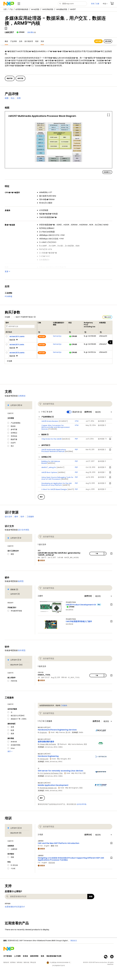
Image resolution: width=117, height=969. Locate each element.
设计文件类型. (23, 529)
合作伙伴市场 (81, 804)
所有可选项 (42, 336)
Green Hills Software (48, 744)
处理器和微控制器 (22, 9)
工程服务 (30, 516)
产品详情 (13, 41)
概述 (6, 41)
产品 (11, 9)
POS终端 (8, 296)
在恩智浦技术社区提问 (14, 906)
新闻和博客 (34, 956)
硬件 (16, 516)
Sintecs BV (44, 759)
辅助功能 (26, 962)
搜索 (90, 896)
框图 (6, 98)
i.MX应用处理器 (47, 9)
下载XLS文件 (107, 317)
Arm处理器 (35, 9)
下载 (97, 553)
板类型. (21, 581)
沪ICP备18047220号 (58, 965)
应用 (19, 98)
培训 (36, 41)
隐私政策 (6, 962)
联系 (42, 956)
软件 (22, 516)
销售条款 (19, 962)
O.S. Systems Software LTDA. (51, 773)
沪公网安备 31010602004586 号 (60, 962)
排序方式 (88, 412)
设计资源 (27, 41)
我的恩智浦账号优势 (54, 956)
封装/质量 (108, 41)
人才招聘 (17, 956)
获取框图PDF (107, 172)
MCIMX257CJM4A (17, 336)
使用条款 (13, 962)
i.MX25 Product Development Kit (81, 604)
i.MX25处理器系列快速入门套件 (79, 621)
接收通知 (30, 32)
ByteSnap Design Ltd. (48, 788)
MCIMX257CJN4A (17, 344)
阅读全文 (73, 940)
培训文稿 (51, 862)
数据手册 (12, 339)
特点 (13, 98)
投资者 (25, 956)
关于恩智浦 (7, 956)
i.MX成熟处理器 (61, 9)
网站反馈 (33, 962)
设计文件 (8, 516)
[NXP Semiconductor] (8, 3)
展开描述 (9, 332)
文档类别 (21, 396)
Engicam (43, 732)
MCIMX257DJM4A (17, 353)
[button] (105, 3)
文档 (20, 41)
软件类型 (21, 650)
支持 (42, 41)
